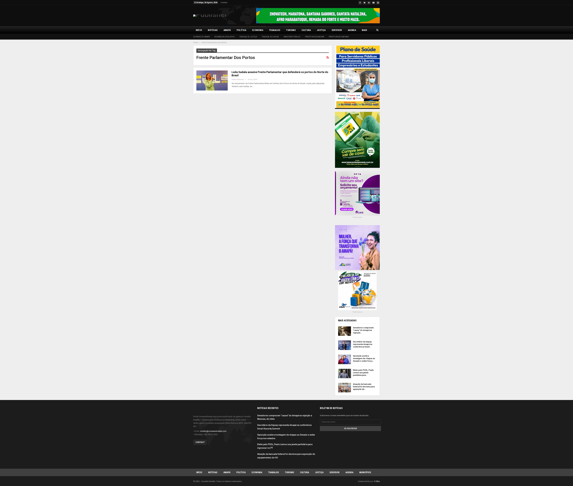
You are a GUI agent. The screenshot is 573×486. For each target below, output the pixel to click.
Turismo (291, 30)
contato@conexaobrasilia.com (213, 431)
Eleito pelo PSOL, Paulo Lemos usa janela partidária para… (363, 372)
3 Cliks (377, 481)
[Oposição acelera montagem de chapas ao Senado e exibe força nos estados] (344, 359)
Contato (224, 2)
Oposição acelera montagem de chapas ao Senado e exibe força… (364, 358)
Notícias (213, 30)
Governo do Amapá (201, 37)
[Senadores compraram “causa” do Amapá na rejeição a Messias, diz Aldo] (344, 331)
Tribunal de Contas (270, 37)
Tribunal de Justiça (248, 37)
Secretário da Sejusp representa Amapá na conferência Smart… (362, 344)
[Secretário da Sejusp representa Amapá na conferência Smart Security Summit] (344, 345)
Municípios (365, 472)
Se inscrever (350, 428)
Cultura (306, 30)
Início (199, 30)
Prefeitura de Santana (339, 37)
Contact (200, 442)
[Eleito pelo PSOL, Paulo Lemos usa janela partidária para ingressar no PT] (344, 373)
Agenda (352, 30)
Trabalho (274, 30)
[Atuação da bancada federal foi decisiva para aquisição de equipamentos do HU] (344, 387)
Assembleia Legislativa (224, 37)
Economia (257, 30)
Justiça (321, 30)
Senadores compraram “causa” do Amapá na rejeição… (363, 330)
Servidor (337, 30)
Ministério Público (292, 37)
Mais (364, 30)
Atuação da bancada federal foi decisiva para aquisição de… (364, 386)
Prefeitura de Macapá (314, 37)
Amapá (227, 30)
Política (241, 30)
